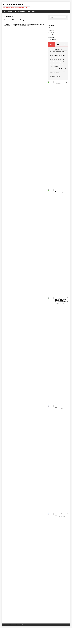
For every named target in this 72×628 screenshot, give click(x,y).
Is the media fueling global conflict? (58, 68)
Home (4, 11)
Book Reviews (21, 11)
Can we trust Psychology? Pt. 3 (57, 59)
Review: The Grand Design (15, 20)
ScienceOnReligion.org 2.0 (55, 66)
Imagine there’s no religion (56, 49)
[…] (32, 25)
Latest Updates (11, 11)
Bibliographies (51, 30)
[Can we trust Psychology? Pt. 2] (51, 617)
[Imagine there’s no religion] (51, 185)
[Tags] (58, 44)
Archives (50, 27)
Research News (51, 37)
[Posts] (51, 44)
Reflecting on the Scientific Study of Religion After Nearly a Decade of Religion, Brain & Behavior (58, 55)
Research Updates (52, 39)
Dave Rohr (17, 22)
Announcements (51, 25)
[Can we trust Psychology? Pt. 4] (51, 293)
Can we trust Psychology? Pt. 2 (57, 61)
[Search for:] (58, 17)
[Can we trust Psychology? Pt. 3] (51, 509)
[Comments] (65, 44)
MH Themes (22, 624)
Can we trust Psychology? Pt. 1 (57, 64)
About (33, 11)
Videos (28, 11)
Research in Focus (52, 34)
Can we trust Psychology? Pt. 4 (57, 51)
